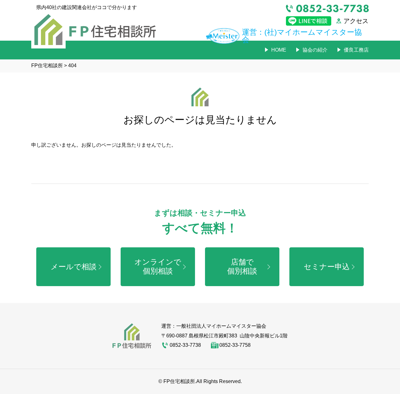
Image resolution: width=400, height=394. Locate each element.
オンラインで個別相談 (157, 266)
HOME (278, 50)
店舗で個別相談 (242, 266)
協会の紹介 (315, 50)
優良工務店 (356, 50)
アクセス (355, 21)
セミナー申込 (327, 266)
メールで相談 (74, 266)
